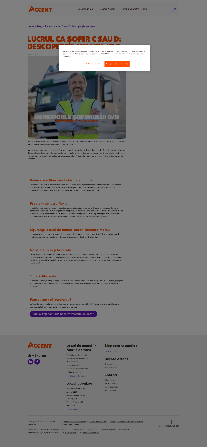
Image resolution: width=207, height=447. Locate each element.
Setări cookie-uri (93, 64)
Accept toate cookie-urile (117, 64)
